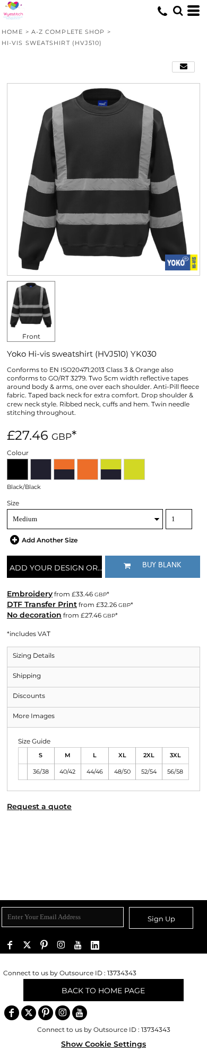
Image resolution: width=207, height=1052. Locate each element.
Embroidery (30, 593)
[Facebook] (10, 945)
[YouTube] (78, 945)
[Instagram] (61, 945)
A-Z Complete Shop (68, 31)
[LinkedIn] (95, 945)
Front (31, 336)
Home (12, 31)
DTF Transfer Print (42, 604)
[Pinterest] (44, 945)
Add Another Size (49, 540)
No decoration (34, 615)
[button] (177, 10)
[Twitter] (27, 945)
